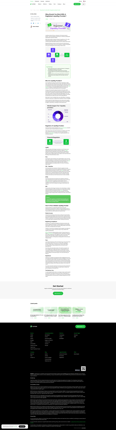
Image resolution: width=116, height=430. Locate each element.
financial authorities (63, 127)
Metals (31, 336)
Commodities (32, 343)
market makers (51, 132)
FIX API (46, 336)
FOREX (31, 335)
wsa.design (84, 427)
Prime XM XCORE (48, 338)
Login (84, 4)
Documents (61, 355)
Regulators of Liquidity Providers (35, 18)
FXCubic (46, 345)
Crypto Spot (32, 347)
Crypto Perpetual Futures (35, 348)
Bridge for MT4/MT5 (49, 340)
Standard (76, 335)
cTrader (60, 336)
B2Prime (46, 232)
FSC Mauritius (50, 233)
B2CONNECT (47, 335)
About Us (32, 354)
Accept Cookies (22, 426)
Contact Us (32, 357)
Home (31, 10)
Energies (32, 340)
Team (31, 355)
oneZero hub (47, 342)
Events (46, 354)
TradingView (61, 335)
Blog (34, 10)
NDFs (31, 342)
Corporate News (48, 359)
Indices (31, 338)
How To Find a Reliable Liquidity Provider (35, 20)
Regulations (61, 357)
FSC (62, 170)
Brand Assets (76, 354)
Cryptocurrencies (33, 345)
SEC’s (61, 190)
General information (63, 354)
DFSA (48, 180)
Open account (77, 4)
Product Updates (48, 357)
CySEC (66, 150)
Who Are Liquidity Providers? (35, 16)
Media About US (48, 360)
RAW (75, 336)
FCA (69, 160)
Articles (37, 10)
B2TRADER (61, 338)
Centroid (46, 343)
